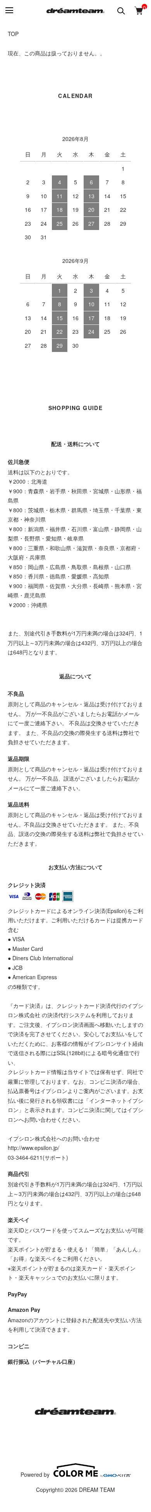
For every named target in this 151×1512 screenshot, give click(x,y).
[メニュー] (8, 10)
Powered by (35, 1474)
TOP (13, 34)
